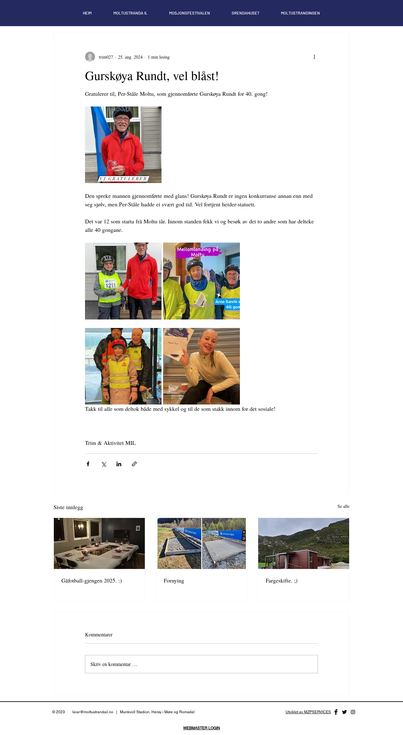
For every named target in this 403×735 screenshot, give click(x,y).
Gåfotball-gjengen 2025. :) (91, 580)
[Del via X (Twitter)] (103, 464)
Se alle (343, 506)
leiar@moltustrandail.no (92, 712)
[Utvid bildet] (123, 144)
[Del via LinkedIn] (119, 464)
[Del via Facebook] (88, 464)
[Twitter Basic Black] (344, 712)
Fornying (174, 580)
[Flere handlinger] (314, 56)
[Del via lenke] (134, 464)
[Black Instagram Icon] (353, 712)
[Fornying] (201, 543)
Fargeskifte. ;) (282, 580)
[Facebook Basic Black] (336, 712)
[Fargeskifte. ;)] (303, 543)
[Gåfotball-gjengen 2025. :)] (99, 543)
